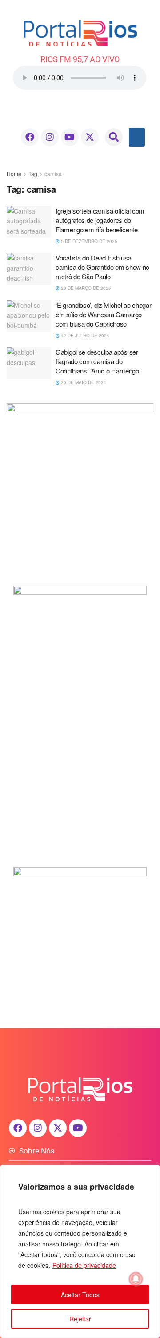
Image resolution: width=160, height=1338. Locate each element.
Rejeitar (80, 1318)
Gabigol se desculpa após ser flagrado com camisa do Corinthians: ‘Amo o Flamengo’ (98, 361)
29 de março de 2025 (85, 288)
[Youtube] (70, 137)
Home (14, 173)
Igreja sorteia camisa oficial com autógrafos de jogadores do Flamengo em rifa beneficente (100, 220)
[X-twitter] (90, 137)
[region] (80, 1251)
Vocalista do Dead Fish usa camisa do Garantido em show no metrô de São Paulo (102, 267)
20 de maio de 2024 (83, 382)
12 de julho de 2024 (84, 335)
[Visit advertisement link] (80, 487)
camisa (53, 173)
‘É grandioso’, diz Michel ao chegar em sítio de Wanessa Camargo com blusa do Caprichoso (104, 314)
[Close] (150, 1172)
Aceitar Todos (80, 1294)
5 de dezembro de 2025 (88, 241)
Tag (32, 173)
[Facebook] (30, 137)
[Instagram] (50, 137)
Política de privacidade (84, 1265)
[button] (114, 137)
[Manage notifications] (136, 1279)
